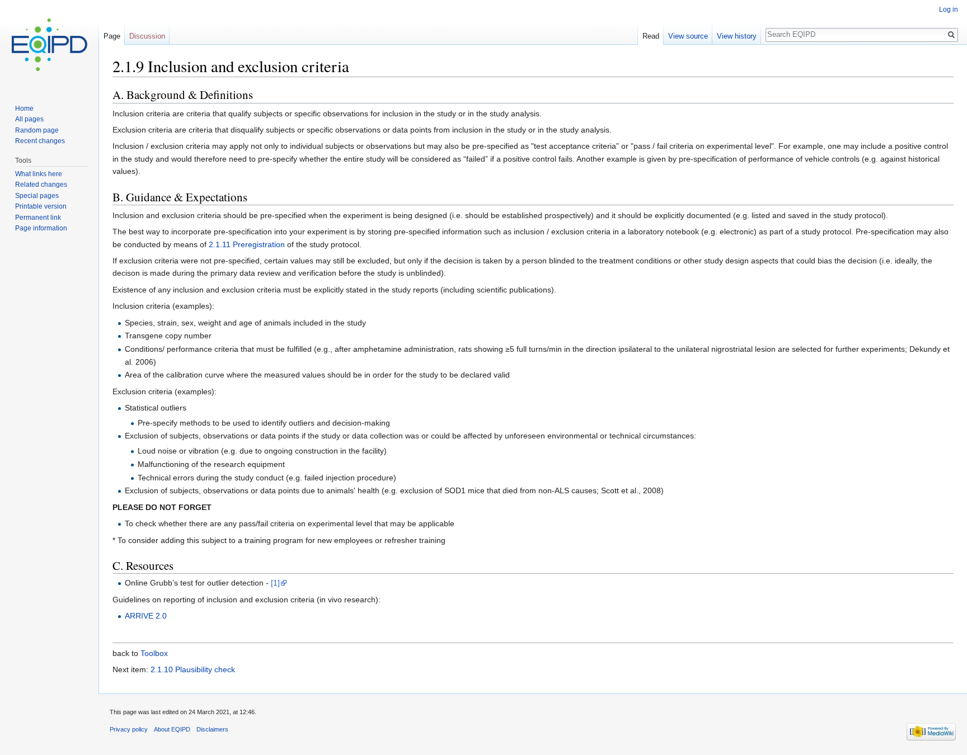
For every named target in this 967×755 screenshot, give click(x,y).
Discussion (147, 36)
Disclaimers (212, 729)
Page (112, 36)
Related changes (41, 184)
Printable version (41, 206)
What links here (38, 174)
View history (737, 36)
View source (688, 36)
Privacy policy (129, 729)
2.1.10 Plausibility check (193, 669)
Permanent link (38, 217)
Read (650, 36)
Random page (37, 130)
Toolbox (154, 653)
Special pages (37, 196)
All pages (29, 119)
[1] (275, 582)
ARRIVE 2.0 (146, 615)
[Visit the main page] (49, 44)
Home (24, 108)
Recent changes (40, 141)
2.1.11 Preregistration (247, 244)
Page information (41, 228)
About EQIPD (172, 729)
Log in (948, 9)
